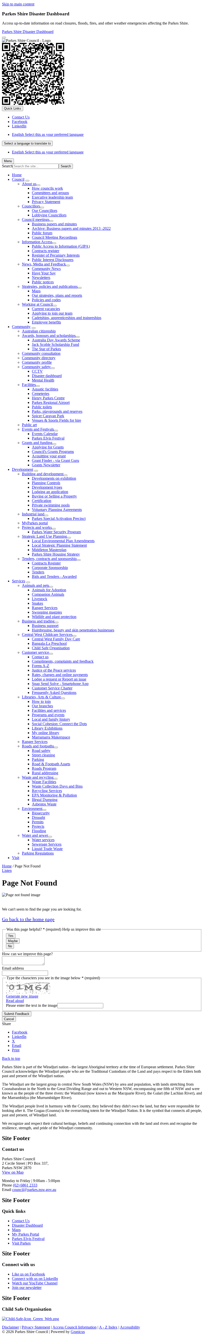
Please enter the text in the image (31, 1005)
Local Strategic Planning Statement (59, 545)
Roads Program (44, 768)
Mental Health (43, 380)
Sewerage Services (46, 844)
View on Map (13, 1172)
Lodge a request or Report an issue (59, 679)
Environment (32, 808)
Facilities (29, 385)
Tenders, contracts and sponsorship (49, 559)
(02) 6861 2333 (25, 1185)
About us (29, 184)
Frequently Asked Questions (54, 692)
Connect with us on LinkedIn (35, 1279)
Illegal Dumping (44, 800)
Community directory (38, 358)
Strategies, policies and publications (50, 286)
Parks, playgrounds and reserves (57, 411)
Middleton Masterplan (49, 550)
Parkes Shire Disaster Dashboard (27, 32)
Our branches (42, 706)
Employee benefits (46, 322)
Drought (38, 817)
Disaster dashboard (47, 376)
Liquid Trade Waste (47, 849)
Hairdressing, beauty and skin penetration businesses (73, 630)
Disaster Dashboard (27, 1225)
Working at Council (37, 304)
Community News (46, 269)
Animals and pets (35, 585)
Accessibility (130, 1327)
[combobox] (27, 143)
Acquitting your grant (49, 456)
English (48, 134)
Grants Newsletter (46, 465)
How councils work (47, 188)
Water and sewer (35, 835)
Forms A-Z (40, 666)
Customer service (35, 652)
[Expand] (27, 180)
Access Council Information (74, 1327)
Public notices (43, 282)
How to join (41, 701)
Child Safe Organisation (51, 648)
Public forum (42, 233)
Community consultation (41, 353)
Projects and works (37, 527)
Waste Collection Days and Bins (57, 786)
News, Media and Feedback (44, 264)
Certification (41, 501)
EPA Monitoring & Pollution (54, 795)
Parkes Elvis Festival (48, 438)
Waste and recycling (37, 777)
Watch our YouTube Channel (34, 1283)
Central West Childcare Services (47, 634)
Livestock (39, 599)
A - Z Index (108, 1327)
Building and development (42, 474)
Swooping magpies (47, 612)
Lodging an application (50, 492)
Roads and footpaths (38, 746)
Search (7, 166)
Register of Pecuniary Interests (56, 255)
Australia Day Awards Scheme (56, 340)
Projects (38, 826)
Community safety (36, 367)
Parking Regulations (38, 853)
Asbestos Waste (44, 804)
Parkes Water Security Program (56, 532)
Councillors (31, 206)
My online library (45, 733)
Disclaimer (10, 1327)
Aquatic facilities (45, 389)
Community (21, 327)
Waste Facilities (44, 782)
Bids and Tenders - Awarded (54, 576)
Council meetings (35, 219)
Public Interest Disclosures (52, 260)
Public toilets (42, 407)
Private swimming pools (51, 505)
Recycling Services (47, 791)
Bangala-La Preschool (49, 643)
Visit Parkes (21, 1243)
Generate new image (22, 996)
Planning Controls (46, 483)
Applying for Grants (48, 447)
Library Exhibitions (47, 728)
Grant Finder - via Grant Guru (55, 460)
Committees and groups (50, 193)
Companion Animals (48, 594)
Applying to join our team (52, 313)
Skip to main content (18, 4)
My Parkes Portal (25, 1234)
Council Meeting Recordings (54, 237)
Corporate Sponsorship (50, 567)
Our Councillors (44, 210)
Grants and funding (37, 443)
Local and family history (51, 719)
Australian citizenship (39, 331)
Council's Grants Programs (53, 451)
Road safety (41, 750)
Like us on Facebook (28, 1274)
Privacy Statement (46, 202)
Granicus (78, 1332)
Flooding (39, 831)
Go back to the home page (28, 919)
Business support (45, 625)
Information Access (37, 242)
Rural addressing (45, 773)
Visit (15, 858)
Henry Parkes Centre (48, 398)
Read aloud (15, 1001)
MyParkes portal (35, 523)
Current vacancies (46, 309)
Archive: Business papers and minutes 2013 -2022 (71, 228)
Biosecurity (41, 813)
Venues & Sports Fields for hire (56, 420)
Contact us (40, 657)
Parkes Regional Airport (51, 402)
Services (18, 581)
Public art (29, 425)
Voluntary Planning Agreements (57, 509)
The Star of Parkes (46, 349)
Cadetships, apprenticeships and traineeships (66, 318)
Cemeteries (40, 393)
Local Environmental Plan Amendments (63, 541)
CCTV (37, 371)
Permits (38, 822)
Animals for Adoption (49, 590)
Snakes (37, 603)
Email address (13, 968)
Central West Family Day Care (56, 639)
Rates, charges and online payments (60, 675)
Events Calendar (45, 434)
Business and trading (38, 621)
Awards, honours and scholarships (49, 335)
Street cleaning (43, 755)
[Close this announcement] (4, 37)
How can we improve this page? (27, 954)
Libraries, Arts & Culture (41, 697)
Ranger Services (44, 608)
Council (18, 179)
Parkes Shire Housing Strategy (56, 554)
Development (22, 469)
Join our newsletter (27, 1287)
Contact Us (21, 1221)
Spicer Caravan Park (48, 416)
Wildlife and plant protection (54, 617)
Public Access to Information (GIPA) (61, 246)
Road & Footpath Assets (51, 764)
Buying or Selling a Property (54, 496)
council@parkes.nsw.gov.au (34, 1190)
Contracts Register (46, 563)
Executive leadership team (52, 197)
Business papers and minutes (54, 224)
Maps (36, 291)
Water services (43, 840)
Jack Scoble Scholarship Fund (55, 344)
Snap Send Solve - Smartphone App (60, 684)
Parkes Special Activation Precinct (59, 518)
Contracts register (45, 251)
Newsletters (41, 277)
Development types (47, 487)
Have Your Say (44, 273)
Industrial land (33, 514)
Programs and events (48, 715)
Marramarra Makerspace (51, 737)
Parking (38, 759)
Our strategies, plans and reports (57, 295)
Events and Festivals (38, 429)
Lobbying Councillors (49, 215)
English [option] (48, 152)
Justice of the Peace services (54, 670)
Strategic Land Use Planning (44, 536)
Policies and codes (46, 300)
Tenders (38, 572)
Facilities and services (49, 710)
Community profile (37, 362)
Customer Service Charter (52, 688)
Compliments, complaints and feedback (63, 661)
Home (7, 866)
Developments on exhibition (54, 478)
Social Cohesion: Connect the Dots (59, 724)
